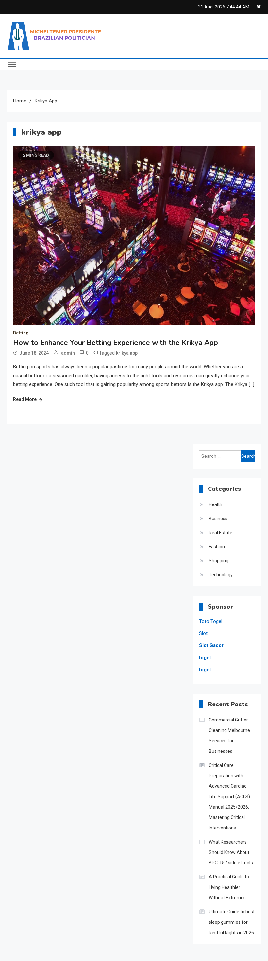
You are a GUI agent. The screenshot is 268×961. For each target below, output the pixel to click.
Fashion (217, 546)
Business (218, 518)
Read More (25, 399)
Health (215, 504)
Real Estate (220, 532)
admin (68, 353)
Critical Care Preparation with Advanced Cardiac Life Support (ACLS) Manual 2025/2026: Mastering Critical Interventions (229, 796)
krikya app (127, 353)
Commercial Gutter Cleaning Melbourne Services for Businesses (229, 735)
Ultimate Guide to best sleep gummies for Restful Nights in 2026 (232, 922)
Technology (221, 574)
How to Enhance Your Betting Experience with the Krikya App (115, 343)
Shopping (218, 560)
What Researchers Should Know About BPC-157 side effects (231, 852)
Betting (21, 332)
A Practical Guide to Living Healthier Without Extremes (229, 887)
